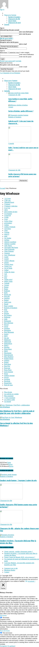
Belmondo (7, 321)
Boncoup (7, 368)
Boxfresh (7, 381)
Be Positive (8, 315)
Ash (5, 274)
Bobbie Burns (8, 358)
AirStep (6, 240)
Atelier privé (8, 279)
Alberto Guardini (9, 244)
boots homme (8, 372)
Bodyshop (7, 364)
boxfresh (7, 379)
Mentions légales (9, 570)
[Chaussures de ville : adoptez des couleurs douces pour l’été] (11, 522)
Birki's (6, 345)
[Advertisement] (16, 184)
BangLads (7, 294)
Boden (6, 362)
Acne (6, 219)
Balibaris (7, 291)
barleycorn (7, 302)
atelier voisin (8, 281)
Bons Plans (8, 370)
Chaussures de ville (14, 19)
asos (5, 278)
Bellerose (7, 317)
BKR (6, 351)
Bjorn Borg (8, 349)
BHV (6, 336)
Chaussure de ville (14, 95)
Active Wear (8, 221)
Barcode (7, 296)
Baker (6, 289)
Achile (6, 217)
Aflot (6, 230)
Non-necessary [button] (5, 631)
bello (5, 319)
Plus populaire (9, 396)
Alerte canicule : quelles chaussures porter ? (18, 551)
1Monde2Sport (9, 202)
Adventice (7, 229)
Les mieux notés (9, 400)
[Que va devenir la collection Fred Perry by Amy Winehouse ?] (11, 417)
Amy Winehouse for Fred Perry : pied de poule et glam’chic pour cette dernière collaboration (17, 412)
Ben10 (6, 325)
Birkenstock (8, 343)
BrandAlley (8, 383)
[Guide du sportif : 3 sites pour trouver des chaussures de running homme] (18, 115)
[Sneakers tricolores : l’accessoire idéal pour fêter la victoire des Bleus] (7, 535)
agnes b (6, 234)
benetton (7, 328)
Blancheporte (8, 355)
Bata (5, 310)
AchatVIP (7, 215)
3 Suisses (7, 204)
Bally (6, 293)
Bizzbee (6, 347)
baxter (6, 311)
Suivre (10, 464)
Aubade (6, 283)
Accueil (2, 188)
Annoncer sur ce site (11, 568)
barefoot (7, 298)
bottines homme (9, 375)
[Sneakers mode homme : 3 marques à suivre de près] (8, 474)
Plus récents (8, 392)
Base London (8, 306)
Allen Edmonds (9, 249)
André (6, 257)
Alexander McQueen (11, 247)
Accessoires (8, 213)
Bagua (6, 287)
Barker (6, 300)
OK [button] (26, 581)
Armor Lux (8, 266)
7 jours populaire (9, 398)
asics (5, 276)
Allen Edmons (9, 251)
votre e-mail (23, 44)
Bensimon (7, 330)
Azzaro (10, 107)
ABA (6, 210)
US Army (7, 198)
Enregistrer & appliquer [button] (7, 646)
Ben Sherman (8, 323)
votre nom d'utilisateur (26, 32)
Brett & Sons (8, 385)
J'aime (9, 462)
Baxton (6, 313)
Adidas (6, 225)
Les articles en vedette (11, 394)
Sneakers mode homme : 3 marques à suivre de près (18, 480)
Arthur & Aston (9, 272)
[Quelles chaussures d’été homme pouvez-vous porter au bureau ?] (19, 168)
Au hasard (7, 401)
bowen (6, 377)
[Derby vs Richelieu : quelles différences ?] (18, 105)
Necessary (5, 617)
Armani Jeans (8, 264)
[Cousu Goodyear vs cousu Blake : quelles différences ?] (18, 93)
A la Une (7, 208)
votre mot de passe (25, 34)
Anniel (6, 259)
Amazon (7, 253)
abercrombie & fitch (10, 212)
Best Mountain (9, 332)
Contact (6, 572)
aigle (5, 236)
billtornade (7, 342)
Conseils (6, 24)
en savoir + (31, 581)
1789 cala (7, 200)
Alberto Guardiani (10, 242)
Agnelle (6, 232)
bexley (6, 334)
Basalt (6, 304)
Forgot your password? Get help (10, 61)
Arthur (6, 270)
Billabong (7, 340)
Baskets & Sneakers (14, 17)
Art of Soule (8, 268)
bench (6, 326)
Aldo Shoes (8, 245)
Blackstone (7, 353)
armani (6, 262)
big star (6, 338)
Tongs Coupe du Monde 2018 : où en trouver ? (19, 557)
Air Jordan (7, 238)
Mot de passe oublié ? (6, 38)
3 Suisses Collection (10, 206)
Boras (6, 374)
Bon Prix (7, 366)
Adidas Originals (9, 227)
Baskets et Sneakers (14, 117)
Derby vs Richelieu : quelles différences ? (20, 111)
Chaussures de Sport (14, 23)
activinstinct (8, 223)
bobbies (6, 360)
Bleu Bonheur (8, 357)
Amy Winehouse (9, 255)
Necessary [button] (3, 615)
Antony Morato (9, 261)
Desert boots (12, 21)
